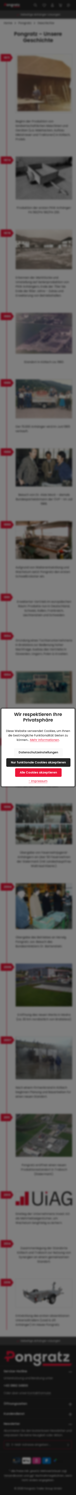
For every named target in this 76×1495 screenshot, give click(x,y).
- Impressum (38, 781)
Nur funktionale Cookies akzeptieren (38, 762)
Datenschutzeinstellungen (38, 752)
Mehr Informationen (44, 740)
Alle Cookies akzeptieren (38, 772)
